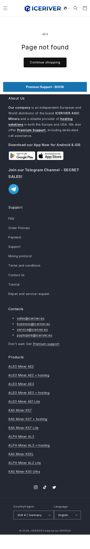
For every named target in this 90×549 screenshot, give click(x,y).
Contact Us (16, 275)
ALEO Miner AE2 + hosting (28, 375)
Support (14, 246)
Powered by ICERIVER (57, 530)
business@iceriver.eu (33, 324)
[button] (5, 8)
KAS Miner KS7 (20, 410)
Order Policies (19, 228)
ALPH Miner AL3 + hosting (29, 445)
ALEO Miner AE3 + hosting (28, 393)
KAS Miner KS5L (21, 454)
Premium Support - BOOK (45, 87)
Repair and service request (28, 294)
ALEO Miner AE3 (21, 384)
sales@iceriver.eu (30, 318)
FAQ (11, 218)
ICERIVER (36, 530)
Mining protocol (20, 256)
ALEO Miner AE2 (21, 366)
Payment (14, 237)
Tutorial (14, 284)
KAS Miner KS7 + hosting (27, 419)
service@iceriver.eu (32, 329)
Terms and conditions (24, 265)
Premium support (46, 344)
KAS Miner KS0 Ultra (24, 471)
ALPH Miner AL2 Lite (24, 463)
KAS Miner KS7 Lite (23, 428)
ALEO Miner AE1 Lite (24, 401)
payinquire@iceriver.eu (34, 335)
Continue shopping (45, 62)
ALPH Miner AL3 (21, 436)
